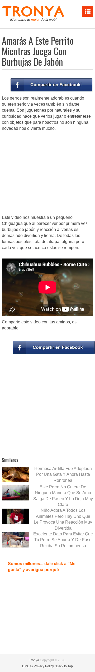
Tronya (34, 660)
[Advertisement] (47, 173)
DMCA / (27, 666)
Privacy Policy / (44, 666)
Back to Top (64, 666)
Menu (87, 11)
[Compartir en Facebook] (51, 85)
